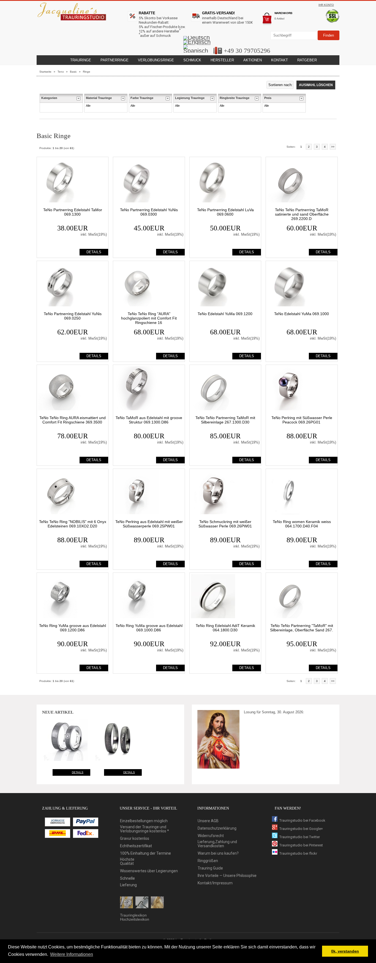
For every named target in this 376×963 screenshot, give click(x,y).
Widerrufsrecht (211, 836)
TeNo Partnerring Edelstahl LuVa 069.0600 (225, 212)
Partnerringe (114, 60)
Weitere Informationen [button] (71, 954)
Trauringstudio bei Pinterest (301, 845)
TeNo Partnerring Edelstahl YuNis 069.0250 (73, 316)
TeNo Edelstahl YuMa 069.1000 (301, 314)
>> (332, 146)
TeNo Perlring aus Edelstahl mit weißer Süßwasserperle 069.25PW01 (149, 523)
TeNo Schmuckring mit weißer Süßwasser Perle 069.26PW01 (225, 523)
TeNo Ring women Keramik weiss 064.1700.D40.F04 (302, 523)
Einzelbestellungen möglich (144, 821)
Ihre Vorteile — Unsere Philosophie (227, 876)
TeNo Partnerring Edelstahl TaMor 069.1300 (72, 212)
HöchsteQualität (127, 861)
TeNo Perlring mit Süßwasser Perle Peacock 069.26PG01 (301, 420)
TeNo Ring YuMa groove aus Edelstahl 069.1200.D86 (72, 627)
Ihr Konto (326, 4)
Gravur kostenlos (134, 839)
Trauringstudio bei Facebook (302, 820)
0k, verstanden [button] (345, 951)
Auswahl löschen (316, 85)
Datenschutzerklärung (217, 828)
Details (77, 772)
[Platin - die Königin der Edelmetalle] (141, 902)
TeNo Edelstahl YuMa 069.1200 (225, 314)
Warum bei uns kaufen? (218, 853)
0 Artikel (279, 18)
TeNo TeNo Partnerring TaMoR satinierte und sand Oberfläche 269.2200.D (302, 214)
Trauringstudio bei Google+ (301, 829)
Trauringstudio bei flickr (298, 853)
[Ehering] (157, 902)
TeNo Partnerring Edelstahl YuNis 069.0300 (149, 212)
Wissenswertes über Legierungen (149, 871)
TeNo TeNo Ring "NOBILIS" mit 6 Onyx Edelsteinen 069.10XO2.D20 (72, 523)
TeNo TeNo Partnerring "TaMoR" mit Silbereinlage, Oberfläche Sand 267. (301, 627)
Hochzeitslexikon (134, 919)
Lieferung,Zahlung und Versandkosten (217, 844)
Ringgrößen (208, 861)
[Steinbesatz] (126, 902)
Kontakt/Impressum (215, 883)
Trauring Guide (210, 868)
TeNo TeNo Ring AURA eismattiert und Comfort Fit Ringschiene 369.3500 (72, 420)
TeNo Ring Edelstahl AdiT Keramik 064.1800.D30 (225, 627)
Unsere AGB (208, 821)
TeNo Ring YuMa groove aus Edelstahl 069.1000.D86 (149, 627)
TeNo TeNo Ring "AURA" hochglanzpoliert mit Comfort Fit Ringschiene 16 (149, 318)
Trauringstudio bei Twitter (299, 837)
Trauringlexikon (133, 915)
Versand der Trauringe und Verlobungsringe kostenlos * (144, 829)
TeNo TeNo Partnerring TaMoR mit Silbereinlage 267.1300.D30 (225, 420)
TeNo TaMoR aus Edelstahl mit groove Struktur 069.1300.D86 (149, 420)
